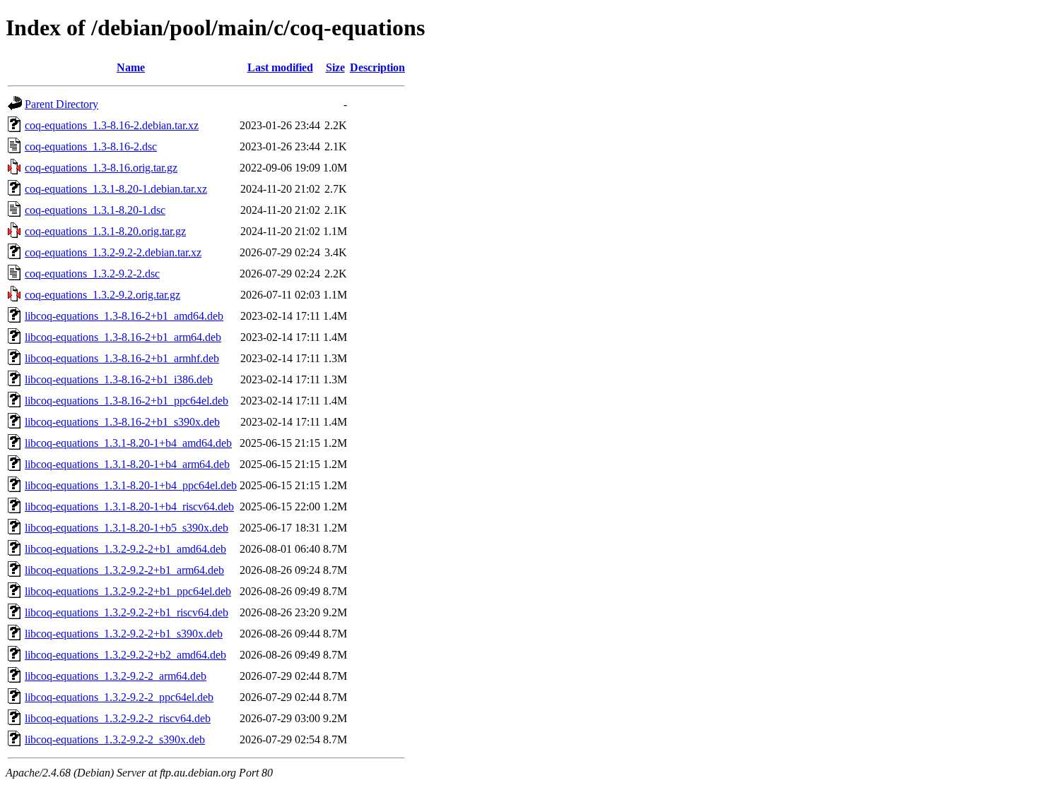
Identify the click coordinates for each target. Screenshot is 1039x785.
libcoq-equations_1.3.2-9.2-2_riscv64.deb (118, 718)
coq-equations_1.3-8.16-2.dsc (91, 146)
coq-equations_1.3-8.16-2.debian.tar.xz (112, 125)
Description (377, 67)
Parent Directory (61, 104)
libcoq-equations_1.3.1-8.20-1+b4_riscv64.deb (129, 507)
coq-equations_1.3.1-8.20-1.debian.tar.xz (116, 189)
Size (335, 67)
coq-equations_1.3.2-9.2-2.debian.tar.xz (113, 252)
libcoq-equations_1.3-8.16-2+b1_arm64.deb (123, 337)
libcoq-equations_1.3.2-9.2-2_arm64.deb (115, 676)
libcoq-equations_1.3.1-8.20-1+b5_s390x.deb (126, 528)
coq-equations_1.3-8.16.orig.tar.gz (101, 168)
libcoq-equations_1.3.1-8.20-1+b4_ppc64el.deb (131, 485)
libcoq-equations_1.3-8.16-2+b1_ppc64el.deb (126, 401)
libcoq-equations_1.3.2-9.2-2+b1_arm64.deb (124, 570)
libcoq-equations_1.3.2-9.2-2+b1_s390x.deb (124, 634)
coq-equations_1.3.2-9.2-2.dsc (92, 274)
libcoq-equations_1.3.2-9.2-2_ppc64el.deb (119, 697)
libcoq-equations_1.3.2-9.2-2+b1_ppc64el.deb (128, 591)
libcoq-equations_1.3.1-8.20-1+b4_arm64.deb (127, 464)
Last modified (280, 67)
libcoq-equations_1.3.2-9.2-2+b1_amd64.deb (125, 549)
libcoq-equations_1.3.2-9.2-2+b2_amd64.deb (125, 655)
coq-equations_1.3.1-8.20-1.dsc (95, 210)
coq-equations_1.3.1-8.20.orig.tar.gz (105, 231)
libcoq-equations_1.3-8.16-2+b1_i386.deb (119, 379)
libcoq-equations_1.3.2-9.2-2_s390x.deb (115, 739)
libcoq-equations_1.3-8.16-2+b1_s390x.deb (122, 422)
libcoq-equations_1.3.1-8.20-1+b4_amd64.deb (128, 443)
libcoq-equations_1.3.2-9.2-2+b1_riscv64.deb (126, 612)
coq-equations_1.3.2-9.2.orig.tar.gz (102, 295)
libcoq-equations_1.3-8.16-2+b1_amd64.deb (124, 316)
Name (131, 67)
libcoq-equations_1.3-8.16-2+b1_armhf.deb (122, 358)
